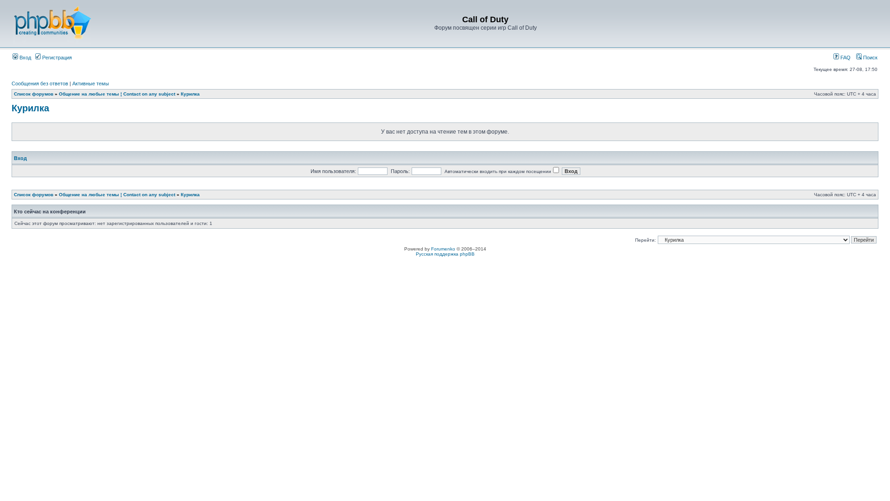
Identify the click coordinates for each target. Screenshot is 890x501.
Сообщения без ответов (40, 83)
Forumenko (443, 248)
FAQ (845, 57)
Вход (24, 57)
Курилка (190, 93)
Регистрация (56, 57)
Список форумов (33, 93)
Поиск (869, 57)
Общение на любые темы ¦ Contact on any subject (117, 93)
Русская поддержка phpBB (445, 254)
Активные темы (90, 83)
